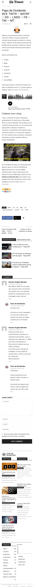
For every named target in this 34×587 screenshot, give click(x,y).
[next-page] (6, 271)
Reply (9, 298)
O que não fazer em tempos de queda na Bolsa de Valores (8, 527)
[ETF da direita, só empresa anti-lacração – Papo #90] (6, 256)
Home (3, 6)
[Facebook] (18, 547)
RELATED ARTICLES (9, 239)
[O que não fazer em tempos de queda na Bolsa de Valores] (9, 519)
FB (17, 207)
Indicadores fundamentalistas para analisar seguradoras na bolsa (9, 498)
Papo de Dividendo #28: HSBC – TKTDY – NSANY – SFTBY (9, 231)
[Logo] (16, 2)
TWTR (26, 209)
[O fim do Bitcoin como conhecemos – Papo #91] (6, 247)
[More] (24, 218)
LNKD (21, 207)
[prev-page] (3, 271)
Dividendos (20, 468)
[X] (18, 553)
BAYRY (9, 207)
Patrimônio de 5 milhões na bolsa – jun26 (24, 485)
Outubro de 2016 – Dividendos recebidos (25, 230)
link (19, 87)
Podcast (15, 6)
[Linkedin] (18, 551)
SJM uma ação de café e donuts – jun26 (24, 465)
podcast (17, 209)
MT (25, 207)
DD (14, 207)
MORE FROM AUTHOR (23, 239)
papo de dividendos (8, 209)
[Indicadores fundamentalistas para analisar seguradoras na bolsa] (9, 490)
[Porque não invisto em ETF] (9, 466)
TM (22, 209)
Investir (9, 6)
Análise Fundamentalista (8, 475)
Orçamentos (20, 487)
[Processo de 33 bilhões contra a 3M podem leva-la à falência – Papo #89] (6, 264)
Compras (20, 506)
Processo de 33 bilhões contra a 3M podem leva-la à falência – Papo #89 (21, 265)
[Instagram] (18, 549)
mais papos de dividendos (19, 90)
